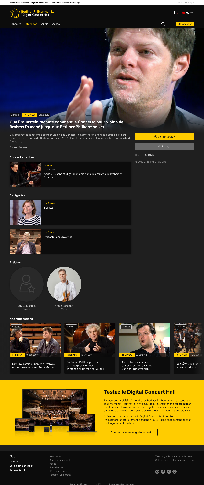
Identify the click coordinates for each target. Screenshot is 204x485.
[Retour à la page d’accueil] (33, 13)
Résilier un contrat (59, 471)
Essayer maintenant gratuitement (130, 432)
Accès (56, 24)
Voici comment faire (22, 465)
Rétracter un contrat (60, 474)
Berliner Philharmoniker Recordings (65, 3)
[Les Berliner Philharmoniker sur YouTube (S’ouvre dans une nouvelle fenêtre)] (157, 472)
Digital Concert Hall (39, 3)
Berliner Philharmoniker (19, 3)
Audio (44, 24)
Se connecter (185, 24)
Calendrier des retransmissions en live (174, 460)
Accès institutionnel (60, 460)
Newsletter (55, 456)
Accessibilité (17, 470)
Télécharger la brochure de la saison (174, 456)
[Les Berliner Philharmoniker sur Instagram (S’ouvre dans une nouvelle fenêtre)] (174, 472)
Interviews (31, 24)
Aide (180, 3)
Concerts (15, 24)
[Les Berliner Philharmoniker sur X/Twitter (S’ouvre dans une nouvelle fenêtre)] (169, 472)
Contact (14, 461)
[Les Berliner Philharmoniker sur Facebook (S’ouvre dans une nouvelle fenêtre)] (163, 472)
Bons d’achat (56, 467)
